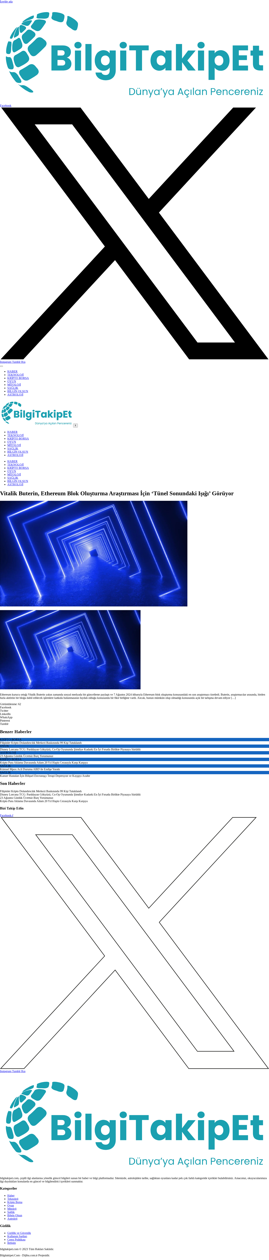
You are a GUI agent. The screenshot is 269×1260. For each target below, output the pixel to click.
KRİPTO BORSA (18, 378)
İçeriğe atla (6, 1)
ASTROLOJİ (15, 394)
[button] (134, 707)
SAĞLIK (12, 387)
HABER (12, 371)
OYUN (11, 381)
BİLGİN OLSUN (17, 391)
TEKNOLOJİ (15, 374)
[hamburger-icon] (1, 366)
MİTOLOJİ (14, 384)
